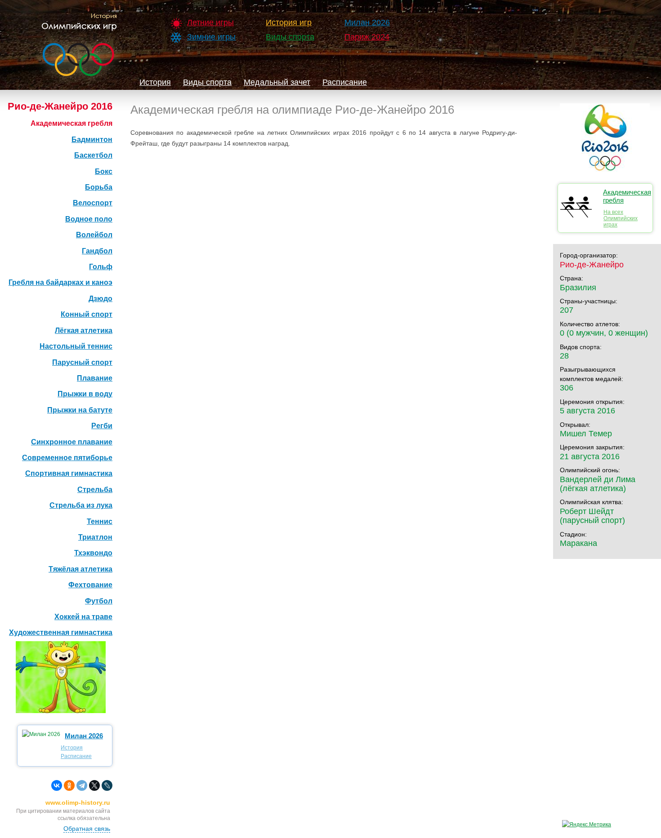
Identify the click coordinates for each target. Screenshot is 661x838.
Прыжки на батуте (79, 410)
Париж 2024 (366, 36)
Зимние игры (211, 36)
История (155, 82)
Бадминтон (91, 139)
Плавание (94, 378)
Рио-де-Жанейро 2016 (60, 106)
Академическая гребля (71, 123)
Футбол (98, 601)
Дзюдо (100, 298)
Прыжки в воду (85, 394)
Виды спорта (290, 36)
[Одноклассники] (69, 785)
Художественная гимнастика (60, 632)
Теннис (99, 521)
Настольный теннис (76, 346)
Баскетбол (93, 155)
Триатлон (95, 537)
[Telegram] (81, 785)
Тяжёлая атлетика (80, 569)
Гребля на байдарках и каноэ (60, 282)
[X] (94, 785)
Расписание (344, 82)
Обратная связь (86, 828)
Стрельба (94, 489)
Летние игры (210, 22)
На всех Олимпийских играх (620, 218)
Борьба (98, 187)
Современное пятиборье (67, 457)
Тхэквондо (93, 553)
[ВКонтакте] (56, 785)
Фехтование (90, 585)
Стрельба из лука (80, 505)
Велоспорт (92, 203)
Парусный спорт (82, 362)
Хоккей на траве (83, 617)
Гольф (100, 266)
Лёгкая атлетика (83, 330)
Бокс (103, 171)
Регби (101, 426)
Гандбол (97, 251)
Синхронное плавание (71, 442)
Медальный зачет (277, 82)
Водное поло (88, 219)
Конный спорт (86, 314)
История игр (289, 22)
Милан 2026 (367, 22)
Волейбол (94, 235)
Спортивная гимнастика (68, 473)
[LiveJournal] (107, 785)
